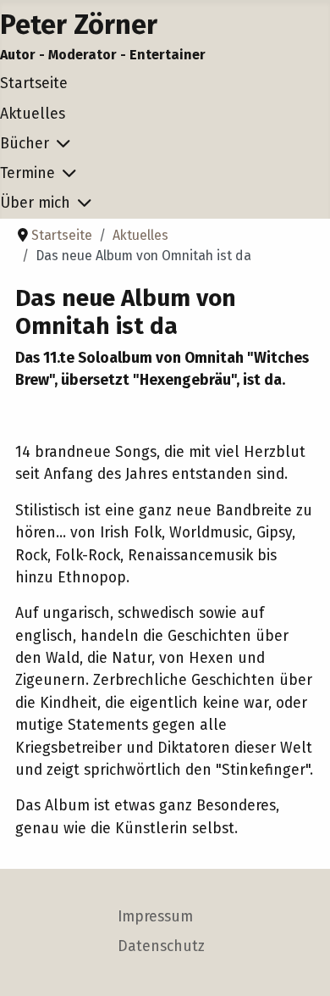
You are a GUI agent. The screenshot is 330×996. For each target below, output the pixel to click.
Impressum (155, 917)
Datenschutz (161, 946)
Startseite (34, 83)
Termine (27, 173)
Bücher (24, 144)
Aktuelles (32, 114)
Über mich (35, 203)
